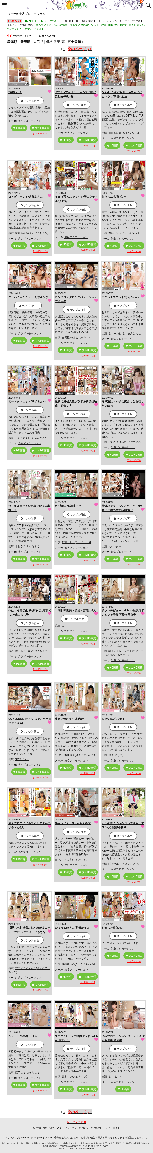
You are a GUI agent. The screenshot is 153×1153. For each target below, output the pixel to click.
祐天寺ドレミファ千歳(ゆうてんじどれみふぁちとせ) (122, 653)
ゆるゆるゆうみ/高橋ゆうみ (72, 927)
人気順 (38, 41)
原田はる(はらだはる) (27, 1072)
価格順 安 (53, 41)
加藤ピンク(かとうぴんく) (123, 233)
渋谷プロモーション (29, 121)
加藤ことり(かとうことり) (77, 542)
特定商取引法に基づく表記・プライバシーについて (61, 1128)
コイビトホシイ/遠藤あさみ (25, 196)
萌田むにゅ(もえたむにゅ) (123, 132)
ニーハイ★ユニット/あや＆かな (28, 297)
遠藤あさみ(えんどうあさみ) (31, 233)
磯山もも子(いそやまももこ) (31, 651)
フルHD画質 (41, 128)
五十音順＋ (76, 41)
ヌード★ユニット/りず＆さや (27, 401)
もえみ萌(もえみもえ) (74, 859)
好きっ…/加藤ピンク (115, 196)
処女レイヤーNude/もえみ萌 (73, 823)
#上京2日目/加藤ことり (69, 506)
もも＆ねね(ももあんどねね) (125, 333)
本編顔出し (15, 92)
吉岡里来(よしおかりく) (76, 337)
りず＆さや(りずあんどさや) (31, 438)
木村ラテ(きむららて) (27, 546)
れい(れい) (114, 546)
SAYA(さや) (22, 759)
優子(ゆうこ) (115, 755)
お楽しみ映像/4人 (113, 927)
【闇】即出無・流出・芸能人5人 (75, 610)
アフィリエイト (111, 1128)
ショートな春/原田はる (22, 1036)
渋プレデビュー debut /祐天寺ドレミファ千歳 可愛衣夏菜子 (123, 612)
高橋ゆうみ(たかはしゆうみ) (78, 964)
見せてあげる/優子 (113, 719)
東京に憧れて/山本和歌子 (71, 719)
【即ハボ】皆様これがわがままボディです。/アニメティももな (29, 929)
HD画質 (20, 128)
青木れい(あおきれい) (74, 1076)
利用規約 (96, 1128)
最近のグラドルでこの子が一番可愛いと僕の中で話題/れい (123, 508)
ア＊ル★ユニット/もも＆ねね (120, 297)
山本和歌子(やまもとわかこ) (78, 755)
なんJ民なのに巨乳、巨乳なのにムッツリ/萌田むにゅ (122, 94)
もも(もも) (114, 1076)
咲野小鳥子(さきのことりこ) (125, 863)
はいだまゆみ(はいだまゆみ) (125, 442)
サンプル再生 (31, 101)
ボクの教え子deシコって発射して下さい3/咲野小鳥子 (123, 825)
